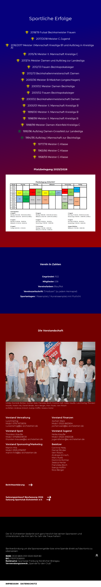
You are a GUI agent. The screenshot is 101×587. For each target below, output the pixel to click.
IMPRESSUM (12, 584)
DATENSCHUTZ (28, 584)
